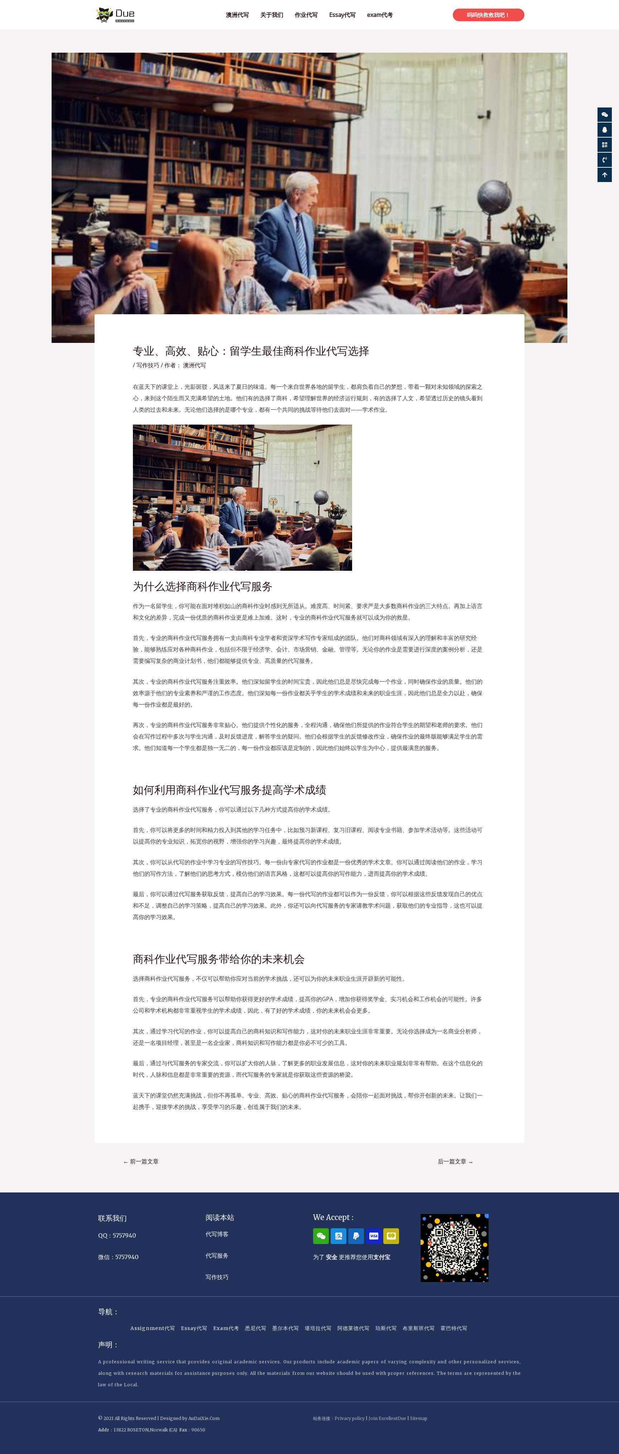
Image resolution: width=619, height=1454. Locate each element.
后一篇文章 (456, 1161)
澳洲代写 (237, 15)
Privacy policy (350, 1418)
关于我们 (271, 15)
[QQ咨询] (605, 130)
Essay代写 (342, 15)
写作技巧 (147, 365)
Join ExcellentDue (387, 1418)
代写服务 (217, 1255)
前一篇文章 (141, 1161)
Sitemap (418, 1418)
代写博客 (217, 1234)
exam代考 (380, 15)
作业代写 (306, 15)
